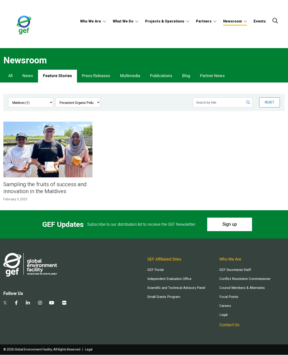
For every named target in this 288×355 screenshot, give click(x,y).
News (27, 76)
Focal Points (228, 296)
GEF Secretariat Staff (235, 269)
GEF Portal (155, 269)
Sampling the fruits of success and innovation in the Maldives (44, 188)
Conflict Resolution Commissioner (245, 278)
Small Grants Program (163, 296)
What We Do (123, 21)
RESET (269, 102)
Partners (204, 21)
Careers (225, 305)
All (10, 76)
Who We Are (90, 21)
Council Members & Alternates (242, 287)
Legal (223, 314)
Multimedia (130, 76)
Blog (186, 76)
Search (275, 20)
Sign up (229, 224)
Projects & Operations (164, 21)
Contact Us (229, 325)
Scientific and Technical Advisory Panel (176, 287)
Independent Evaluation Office (169, 278)
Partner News (212, 76)
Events (260, 21)
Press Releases (96, 76)
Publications (161, 76)
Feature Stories (57, 76)
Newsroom (232, 21)
